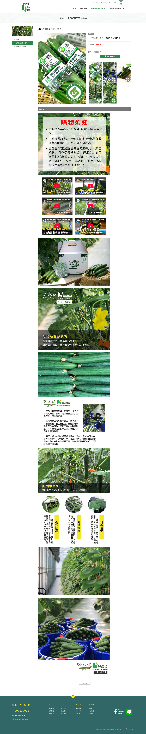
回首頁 (91, 708)
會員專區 (78, 708)
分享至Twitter (132, 729)
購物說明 (51, 713)
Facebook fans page (119, 711)
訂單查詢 (113, 2)
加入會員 (78, 711)
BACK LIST (84, 683)
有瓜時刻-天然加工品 (117, 8)
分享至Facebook (126, 729)
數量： (90, 52)
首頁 (74, 8)
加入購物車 (111, 56)
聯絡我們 (78, 713)
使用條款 (91, 711)
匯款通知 (105, 2)
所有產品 (83, 8)
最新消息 (51, 711)
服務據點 (51, 708)
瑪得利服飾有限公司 (26, 7)
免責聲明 (91, 713)
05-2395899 (23, 705)
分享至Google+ (129, 729)
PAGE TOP (73, 696)
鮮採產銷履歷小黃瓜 (98, 8)
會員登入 (96, 2)
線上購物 (63, 708)
